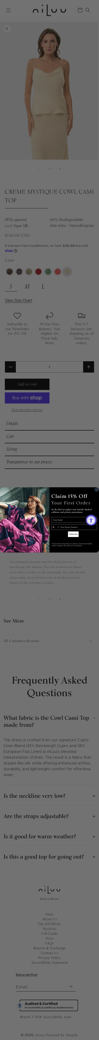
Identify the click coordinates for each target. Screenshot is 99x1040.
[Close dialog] (96, 489)
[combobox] (55, 527)
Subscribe (73, 534)
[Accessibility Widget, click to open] (91, 520)
